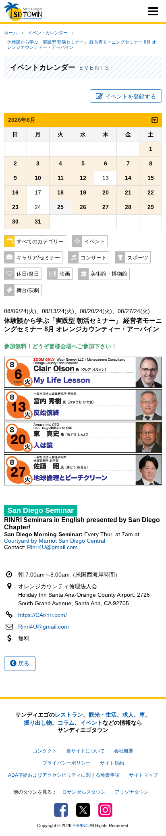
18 (60, 192)
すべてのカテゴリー (40, 242)
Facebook (61, 810)
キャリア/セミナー (38, 258)
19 (83, 192)
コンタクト (45, 751)
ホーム (10, 32)
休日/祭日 (28, 274)
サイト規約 (112, 763)
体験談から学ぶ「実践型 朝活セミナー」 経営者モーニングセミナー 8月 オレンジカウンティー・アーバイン (81, 45)
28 (128, 207)
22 (150, 192)
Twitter (83, 810)
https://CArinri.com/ (42, 615)
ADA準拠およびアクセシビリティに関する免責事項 (64, 775)
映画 (65, 274)
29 (150, 207)
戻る (23, 663)
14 (128, 178)
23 (15, 207)
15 (150, 178)
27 (105, 207)
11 (61, 178)
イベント (94, 242)
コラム (66, 722)
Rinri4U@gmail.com (52, 547)
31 (38, 221)
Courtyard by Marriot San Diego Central (54, 540)
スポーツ (137, 258)
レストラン (69, 714)
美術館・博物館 (109, 274)
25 (60, 207)
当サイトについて (85, 751)
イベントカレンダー (48, 32)
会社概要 (123, 751)
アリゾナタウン (132, 792)
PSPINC (81, 825)
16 (15, 192)
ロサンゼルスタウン (84, 792)
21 (128, 192)
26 (83, 207)
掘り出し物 (38, 722)
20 (105, 192)
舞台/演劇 (28, 290)
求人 (128, 714)
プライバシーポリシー (66, 763)
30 (15, 221)
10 (38, 178)
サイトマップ (143, 775)
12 (83, 178)
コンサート (94, 258)
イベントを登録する (130, 96)
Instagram (105, 810)
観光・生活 (103, 714)
